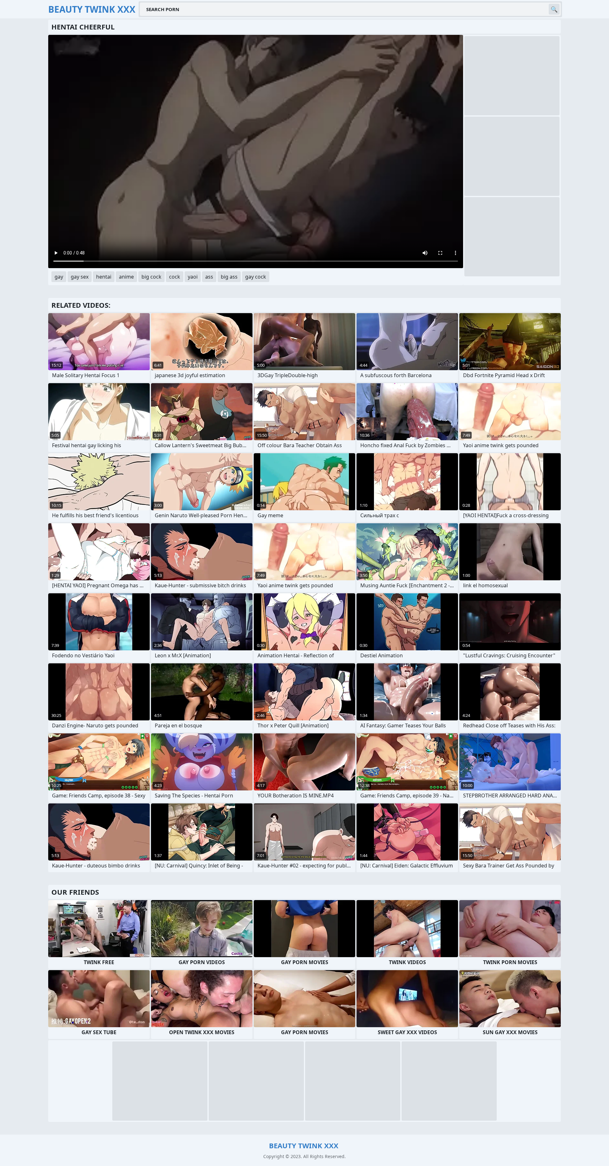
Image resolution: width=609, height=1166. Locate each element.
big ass (229, 276)
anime (126, 276)
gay (59, 276)
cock (174, 276)
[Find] (554, 9)
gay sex (79, 276)
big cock (151, 276)
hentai (103, 276)
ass (209, 276)
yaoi (193, 276)
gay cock (255, 276)
